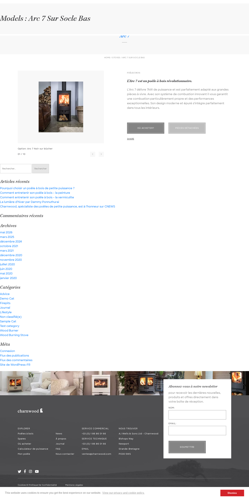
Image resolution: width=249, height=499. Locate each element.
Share (130, 139)
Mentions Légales (74, 485)
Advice (5, 294)
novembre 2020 (11, 260)
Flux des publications (14, 355)
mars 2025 (7, 237)
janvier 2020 (8, 278)
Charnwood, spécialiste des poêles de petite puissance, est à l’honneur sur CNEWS (57, 206)
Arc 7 (124, 36)
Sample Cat (8, 321)
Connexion (7, 351)
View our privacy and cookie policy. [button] (123, 492)
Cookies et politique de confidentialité (37, 485)
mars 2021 (7, 250)
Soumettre (187, 447)
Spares (22, 438)
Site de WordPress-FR (15, 365)
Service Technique (94, 438)
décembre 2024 (11, 241)
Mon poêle (24, 454)
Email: (172, 423)
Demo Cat (7, 298)
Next (101, 154)
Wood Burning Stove (14, 335)
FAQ (58, 449)
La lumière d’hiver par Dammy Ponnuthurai (29, 202)
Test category (9, 326)
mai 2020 (6, 273)
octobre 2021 (9, 246)
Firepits (5, 303)
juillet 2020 (7, 264)
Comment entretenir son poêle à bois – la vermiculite (37, 197)
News (59, 433)
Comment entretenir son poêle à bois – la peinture (35, 193)
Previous (92, 154)
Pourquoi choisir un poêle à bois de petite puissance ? (37, 188)
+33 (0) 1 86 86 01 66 (94, 433)
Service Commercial (95, 428)
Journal (5, 307)
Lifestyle (6, 312)
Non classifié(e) (11, 317)
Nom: (172, 407)
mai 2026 (6, 232)
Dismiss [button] (232, 493)
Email (85, 449)
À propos (61, 438)
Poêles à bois (25, 433)
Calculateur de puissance (33, 449)
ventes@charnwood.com (96, 454)
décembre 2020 (11, 255)
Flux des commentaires (16, 360)
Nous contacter (65, 454)
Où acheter (24, 443)
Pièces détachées (187, 128)
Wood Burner (9, 330)
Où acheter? (145, 128)
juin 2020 (6, 269)
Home (107, 58)
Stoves (116, 58)
